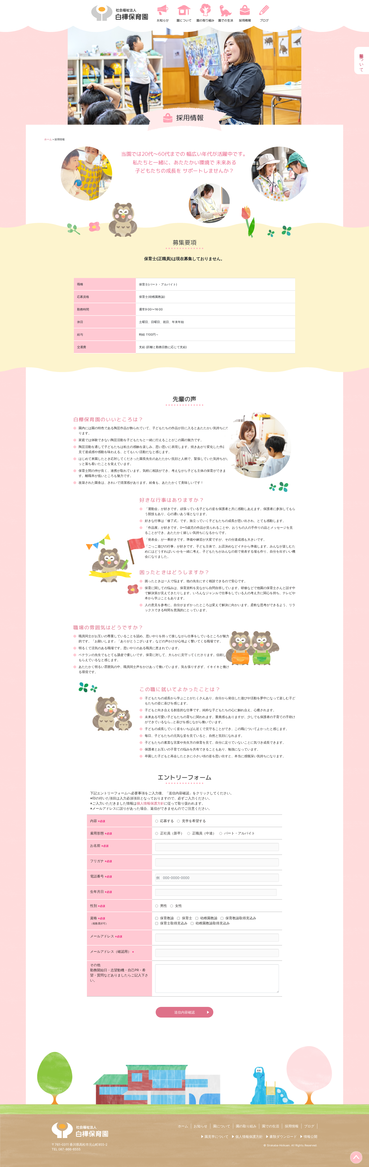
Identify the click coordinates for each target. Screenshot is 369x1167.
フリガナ (101, 861)
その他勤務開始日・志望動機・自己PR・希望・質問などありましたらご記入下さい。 (119, 972)
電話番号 (101, 876)
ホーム (48, 139)
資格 (99, 920)
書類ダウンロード (283, 1136)
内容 (97, 821)
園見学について (216, 1136)
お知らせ (163, 20)
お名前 (99, 845)
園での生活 (225, 20)
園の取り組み (205, 20)
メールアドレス (106, 936)
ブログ (264, 20)
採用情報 (245, 20)
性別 (97, 905)
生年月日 (101, 891)
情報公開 (310, 1136)
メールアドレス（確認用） (112, 951)
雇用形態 (101, 833)
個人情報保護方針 (150, 803)
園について (184, 20)
